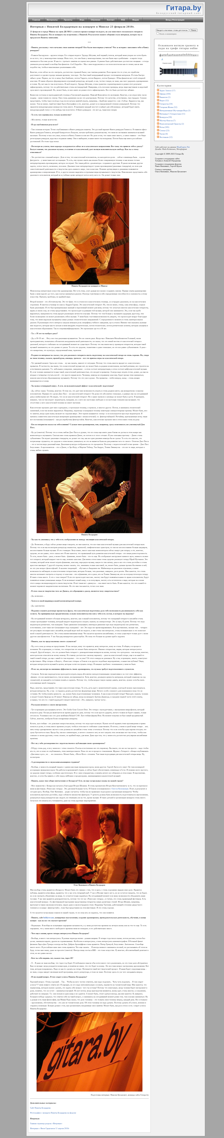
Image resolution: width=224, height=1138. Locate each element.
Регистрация (178, 20)
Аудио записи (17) (167, 90)
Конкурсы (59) (166, 117)
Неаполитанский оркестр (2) (172, 124)
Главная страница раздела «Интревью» (46, 1123)
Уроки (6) (164, 134)
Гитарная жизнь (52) (168, 107)
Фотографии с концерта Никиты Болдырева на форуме (53, 1113)
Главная (36, 20)
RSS (123, 20)
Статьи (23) (164, 130)
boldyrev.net (48, 918)
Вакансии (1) (165, 97)
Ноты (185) (164, 127)
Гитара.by (183, 8)
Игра (82, 20)
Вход (168, 20)
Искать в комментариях (168, 34)
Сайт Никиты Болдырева (40, 1108)
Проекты (68, 20)
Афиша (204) (165, 94)
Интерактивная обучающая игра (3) (175, 110)
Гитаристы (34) (166, 104)
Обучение (95, 20)
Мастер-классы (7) (168, 120)
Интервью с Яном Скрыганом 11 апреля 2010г (49, 1128)
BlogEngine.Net (183, 147)
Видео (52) (164, 100)
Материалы (52, 20)
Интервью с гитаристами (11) (172, 114)
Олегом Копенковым (119, 789)
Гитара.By (179, 154)
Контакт (110, 20)
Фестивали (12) (166, 137)
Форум (135, 20)
